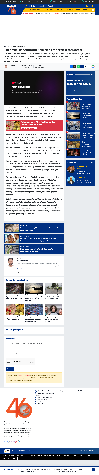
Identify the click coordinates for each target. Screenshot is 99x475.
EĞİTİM (85, 10)
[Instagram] (13, 441)
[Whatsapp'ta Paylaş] (78, 66)
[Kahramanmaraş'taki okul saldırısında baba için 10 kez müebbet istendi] (53, 309)
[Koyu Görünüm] (86, 6)
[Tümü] (92, 74)
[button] (92, 10)
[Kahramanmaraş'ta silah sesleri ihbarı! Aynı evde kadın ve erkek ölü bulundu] (34, 288)
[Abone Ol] (93, 66)
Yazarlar (51, 6)
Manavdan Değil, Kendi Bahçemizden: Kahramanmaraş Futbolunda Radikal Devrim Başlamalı (84, 181)
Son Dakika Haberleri (44, 402)
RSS (8, 451)
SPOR (78, 10)
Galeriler (32, 6)
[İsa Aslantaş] (10, 262)
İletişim (80, 391)
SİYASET (59, 10)
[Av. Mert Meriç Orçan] (71, 169)
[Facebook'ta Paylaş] (71, 66)
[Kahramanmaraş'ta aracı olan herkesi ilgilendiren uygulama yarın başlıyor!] (34, 309)
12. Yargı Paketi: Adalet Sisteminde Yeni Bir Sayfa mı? (83, 173)
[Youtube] (16, 441)
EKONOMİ (69, 10)
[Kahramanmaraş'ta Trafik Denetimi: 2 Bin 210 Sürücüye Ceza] (53, 288)
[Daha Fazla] (82, 66)
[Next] (19, 441)
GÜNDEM (50, 10)
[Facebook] (6, 441)
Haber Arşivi (41, 404)
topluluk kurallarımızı (23, 375)
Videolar (42, 6)
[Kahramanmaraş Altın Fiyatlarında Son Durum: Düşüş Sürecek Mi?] (15, 309)
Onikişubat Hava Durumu (45, 391)
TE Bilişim (92, 451)
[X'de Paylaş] (74, 66)
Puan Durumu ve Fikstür (45, 397)
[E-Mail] (18, 272)
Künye (62, 391)
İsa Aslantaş (22, 261)
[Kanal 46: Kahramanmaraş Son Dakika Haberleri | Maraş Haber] (11, 9)
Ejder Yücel (81, 177)
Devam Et (19, 269)
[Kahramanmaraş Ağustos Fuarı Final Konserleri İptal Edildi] (15, 288)
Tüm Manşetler (42, 399)
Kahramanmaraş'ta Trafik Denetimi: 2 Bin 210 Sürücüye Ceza (52, 296)
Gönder (10, 369)
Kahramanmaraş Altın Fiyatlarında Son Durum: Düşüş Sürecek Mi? (14, 317)
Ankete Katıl (73, 91)
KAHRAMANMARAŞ (36, 10)
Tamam (14, 458)
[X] (9, 441)
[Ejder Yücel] (71, 180)
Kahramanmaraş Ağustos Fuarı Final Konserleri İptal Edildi (14, 296)
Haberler (7, 46)
